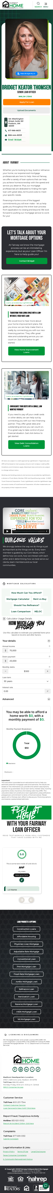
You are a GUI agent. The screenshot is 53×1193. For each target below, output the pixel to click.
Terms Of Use (22, 1152)
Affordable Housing (26, 936)
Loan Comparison (21, 611)
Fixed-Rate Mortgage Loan (26, 974)
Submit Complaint (10, 1139)
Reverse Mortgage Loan (26, 1004)
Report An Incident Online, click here (18, 1123)
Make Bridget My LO (27, 74)
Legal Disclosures (38, 1152)
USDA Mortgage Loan (26, 1012)
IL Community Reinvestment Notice (18, 1159)
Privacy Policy (9, 1152)
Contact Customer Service (14, 1105)
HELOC (38, 611)
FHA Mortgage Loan (26, 966)
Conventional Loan (26, 959)
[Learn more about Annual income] (49, 646)
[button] (45, 5)
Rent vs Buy (39, 599)
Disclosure (8, 772)
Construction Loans (26, 929)
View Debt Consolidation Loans (26, 444)
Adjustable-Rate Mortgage (26, 951)
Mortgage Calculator (18, 599)
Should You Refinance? (26, 605)
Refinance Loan (26, 989)
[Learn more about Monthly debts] (49, 667)
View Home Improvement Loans (26, 351)
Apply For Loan (27, 102)
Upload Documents (26, 110)
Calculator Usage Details (19, 618)
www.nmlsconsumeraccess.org (19, 1173)
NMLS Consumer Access (13, 1087)
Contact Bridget (26, 261)
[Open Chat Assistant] (46, 1186)
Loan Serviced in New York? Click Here (19, 1108)
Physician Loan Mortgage (26, 944)
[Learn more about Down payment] (49, 657)
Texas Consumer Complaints (14, 1155)
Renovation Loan (26, 997)
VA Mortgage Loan (26, 1019)
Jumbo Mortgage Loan (26, 981)
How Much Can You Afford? (26, 593)
